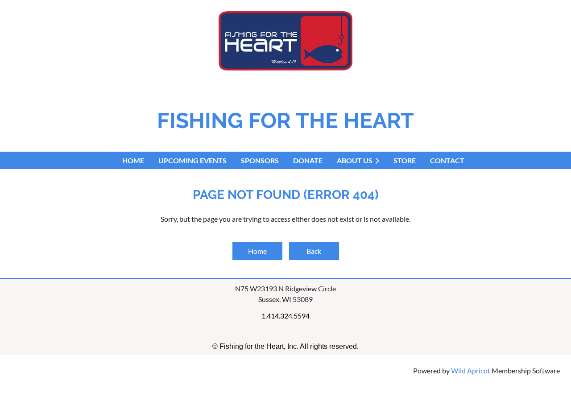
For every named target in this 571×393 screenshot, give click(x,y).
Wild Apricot (470, 370)
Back (313, 251)
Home (257, 251)
